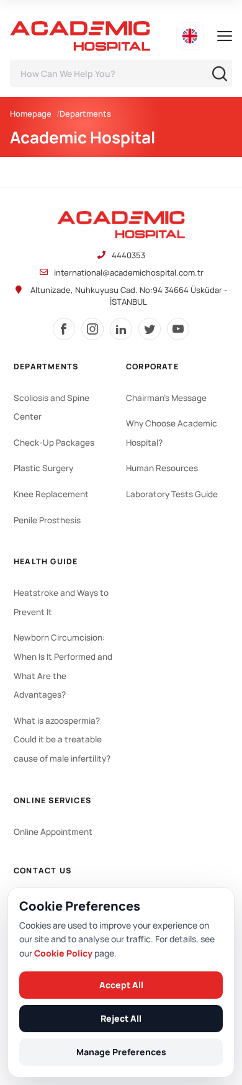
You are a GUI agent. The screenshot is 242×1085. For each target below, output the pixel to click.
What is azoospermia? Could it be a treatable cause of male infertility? (62, 739)
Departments (85, 113)
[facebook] (64, 329)
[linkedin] (121, 329)
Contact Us (42, 870)
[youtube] (178, 329)
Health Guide (46, 561)
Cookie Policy (63, 953)
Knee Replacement (51, 494)
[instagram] (92, 329)
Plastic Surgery (43, 468)
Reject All (121, 1018)
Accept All (121, 985)
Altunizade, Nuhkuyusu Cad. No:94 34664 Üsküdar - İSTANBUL (128, 295)
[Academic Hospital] (121, 224)
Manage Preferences (121, 1052)
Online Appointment (53, 831)
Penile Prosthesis (47, 520)
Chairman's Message (166, 397)
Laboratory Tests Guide (172, 494)
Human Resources (162, 468)
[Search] (219, 73)
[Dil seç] (190, 36)
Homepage (31, 113)
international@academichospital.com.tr (129, 272)
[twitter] (149, 329)
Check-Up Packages (54, 442)
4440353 (128, 255)
